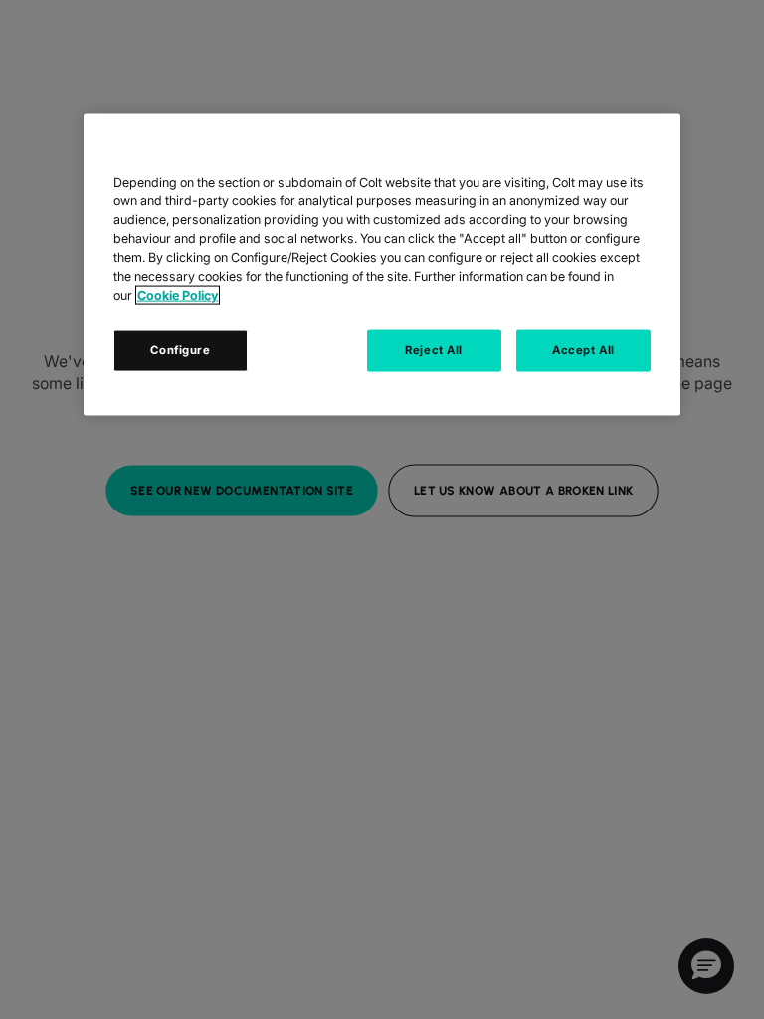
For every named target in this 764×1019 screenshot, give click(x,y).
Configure (180, 349)
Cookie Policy (177, 295)
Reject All (434, 349)
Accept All (583, 349)
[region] (382, 264)
